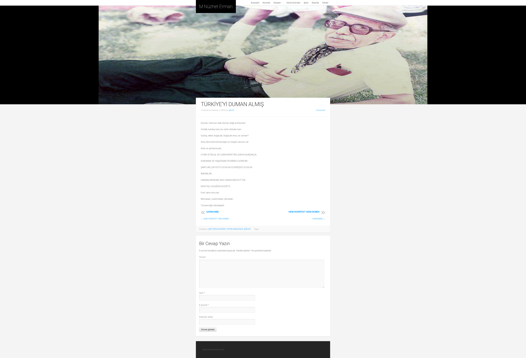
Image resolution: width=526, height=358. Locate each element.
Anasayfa (255, 3)
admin (231, 110)
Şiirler (306, 3)
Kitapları (277, 3)
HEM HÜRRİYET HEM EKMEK (304, 212)
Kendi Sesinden (293, 3)
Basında (315, 3)
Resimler (266, 3)
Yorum (202, 257)
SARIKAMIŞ (212, 212)
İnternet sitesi (206, 317)
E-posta (203, 305)
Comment (320, 110)
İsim (202, 293)
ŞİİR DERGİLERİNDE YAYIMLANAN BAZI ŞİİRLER (229, 229)
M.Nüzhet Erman (216, 6)
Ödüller (325, 3)
